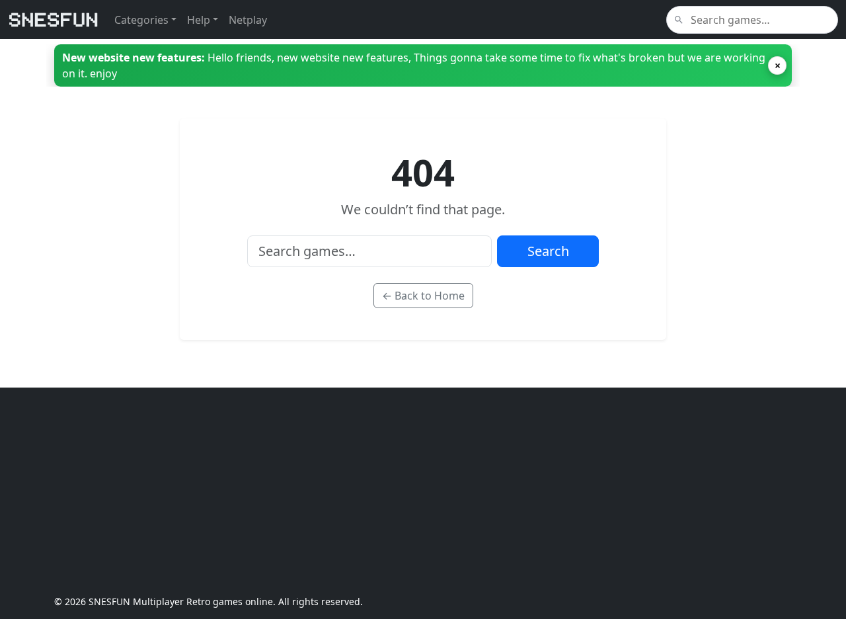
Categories (141, 20)
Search (548, 251)
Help (198, 20)
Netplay (248, 20)
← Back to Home (423, 295)
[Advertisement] (423, 491)
